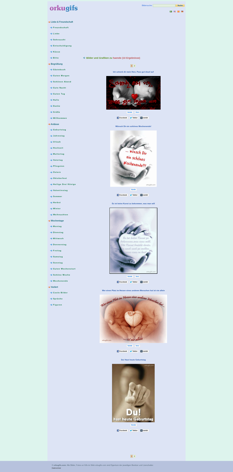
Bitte (55, 58)
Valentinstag (60, 190)
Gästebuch (59, 69)
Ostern (56, 172)
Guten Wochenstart (64, 269)
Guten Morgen (61, 76)
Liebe (56, 33)
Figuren (57, 305)
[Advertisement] (106, 34)
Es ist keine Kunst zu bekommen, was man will (133, 203)
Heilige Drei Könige (64, 184)
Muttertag (58, 154)
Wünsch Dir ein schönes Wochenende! (133, 126)
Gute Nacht (59, 88)
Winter (56, 208)
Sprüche (57, 299)
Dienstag (58, 232)
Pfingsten (58, 166)
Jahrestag (58, 136)
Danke (56, 106)
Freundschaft (60, 27)
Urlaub (56, 142)
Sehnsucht (59, 40)
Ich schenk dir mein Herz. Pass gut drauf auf (133, 72)
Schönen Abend (61, 82)
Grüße (56, 112)
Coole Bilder (60, 293)
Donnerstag (59, 244)
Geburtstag (59, 130)
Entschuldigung (62, 46)
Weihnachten (60, 214)
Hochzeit (57, 148)
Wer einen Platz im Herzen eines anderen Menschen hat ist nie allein (133, 290)
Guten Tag (58, 94)
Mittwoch (58, 238)
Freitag (56, 250)
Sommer (57, 196)
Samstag (57, 257)
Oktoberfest (59, 178)
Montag (57, 226)
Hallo (55, 100)
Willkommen (59, 118)
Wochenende (60, 281)
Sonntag (57, 263)
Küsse (56, 52)
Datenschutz (56, 468)
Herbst (56, 202)
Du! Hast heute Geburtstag (133, 360)
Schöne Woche (61, 275)
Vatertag (57, 160)
